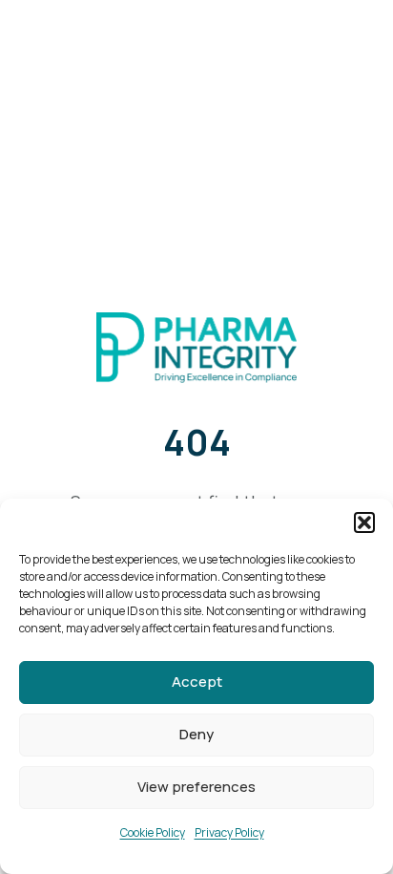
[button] (364, 522)
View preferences (196, 787)
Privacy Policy (229, 832)
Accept (197, 681)
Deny (196, 734)
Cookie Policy (152, 832)
